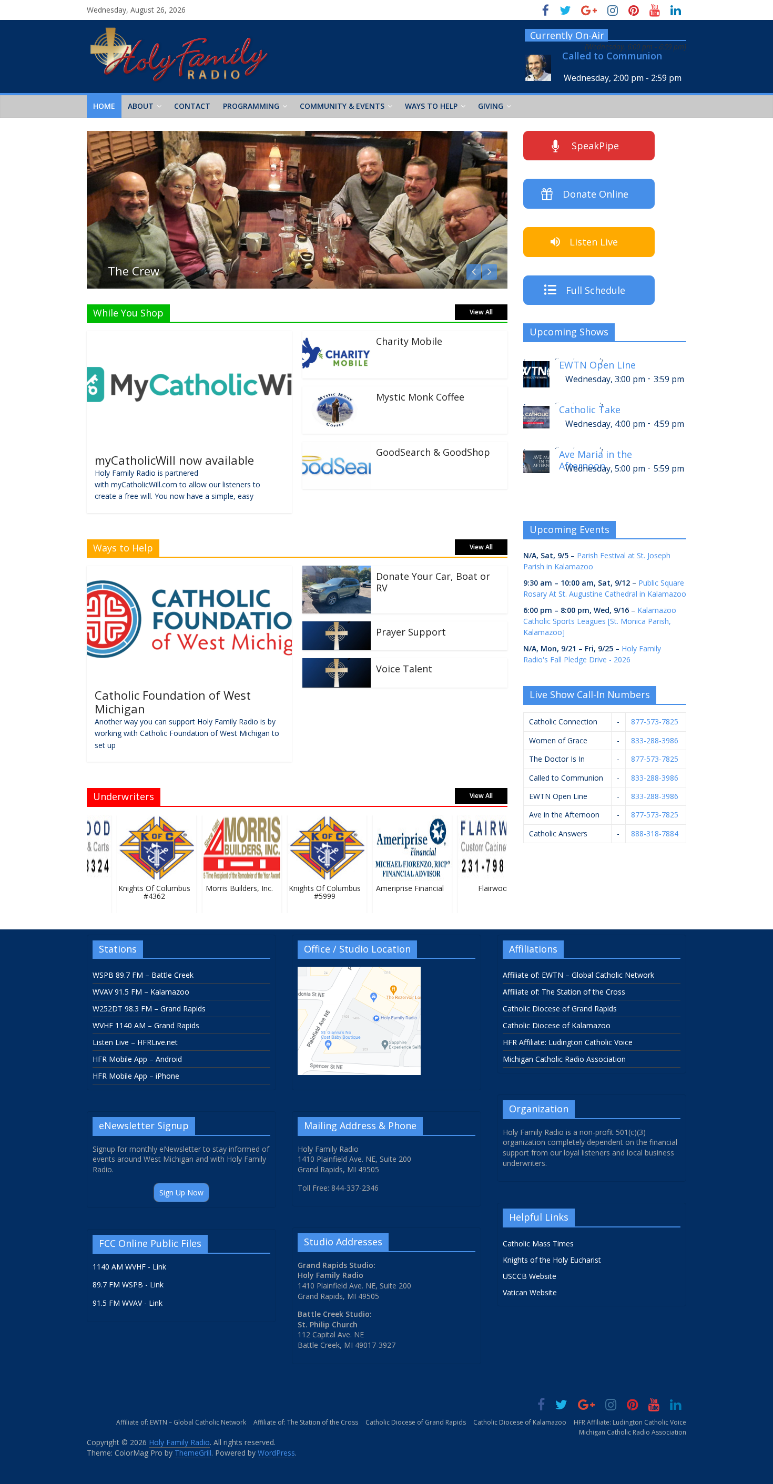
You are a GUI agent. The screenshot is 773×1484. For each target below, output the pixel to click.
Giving (490, 106)
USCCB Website (529, 1276)
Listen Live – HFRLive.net (135, 1042)
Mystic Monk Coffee (420, 397)
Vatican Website (530, 1292)
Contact (192, 106)
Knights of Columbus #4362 (144, 892)
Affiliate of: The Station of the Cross (564, 992)
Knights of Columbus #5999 (314, 892)
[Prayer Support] (336, 627)
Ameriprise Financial (399, 888)
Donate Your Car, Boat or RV (433, 582)
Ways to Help (431, 106)
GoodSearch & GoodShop (433, 452)
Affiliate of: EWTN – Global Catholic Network (578, 975)
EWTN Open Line (597, 365)
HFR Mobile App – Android (137, 1059)
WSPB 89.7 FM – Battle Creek (143, 975)
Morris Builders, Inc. (229, 888)
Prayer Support (411, 632)
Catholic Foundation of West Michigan (173, 702)
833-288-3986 (654, 740)
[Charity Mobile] (336, 337)
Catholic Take (590, 410)
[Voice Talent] (336, 664)
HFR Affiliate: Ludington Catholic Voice (568, 1042)
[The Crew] (297, 137)
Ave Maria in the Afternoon (595, 458)
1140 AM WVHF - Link (129, 1267)
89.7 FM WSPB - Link (128, 1284)
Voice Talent (404, 668)
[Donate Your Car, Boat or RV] (336, 572)
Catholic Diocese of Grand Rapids (560, 1009)
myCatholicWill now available (174, 460)
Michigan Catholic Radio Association (564, 1059)
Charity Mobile (409, 341)
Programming (251, 106)
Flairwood (485, 888)
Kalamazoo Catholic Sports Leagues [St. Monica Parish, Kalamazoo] (599, 621)
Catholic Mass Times (538, 1243)
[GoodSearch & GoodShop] (336, 448)
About (141, 106)
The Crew (133, 271)
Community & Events (342, 106)
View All (481, 312)
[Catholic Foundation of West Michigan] (189, 572)
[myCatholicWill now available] (189, 337)
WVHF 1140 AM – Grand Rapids (146, 1025)
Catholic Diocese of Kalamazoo (557, 1025)
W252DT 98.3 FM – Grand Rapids (149, 1009)
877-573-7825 (654, 721)
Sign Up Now (181, 1193)
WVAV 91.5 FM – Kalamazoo (141, 992)
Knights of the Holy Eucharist (552, 1260)
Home (104, 106)
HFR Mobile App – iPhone (136, 1076)
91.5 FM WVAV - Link (127, 1303)
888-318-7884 (654, 833)
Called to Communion (612, 56)
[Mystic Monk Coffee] (336, 392)
